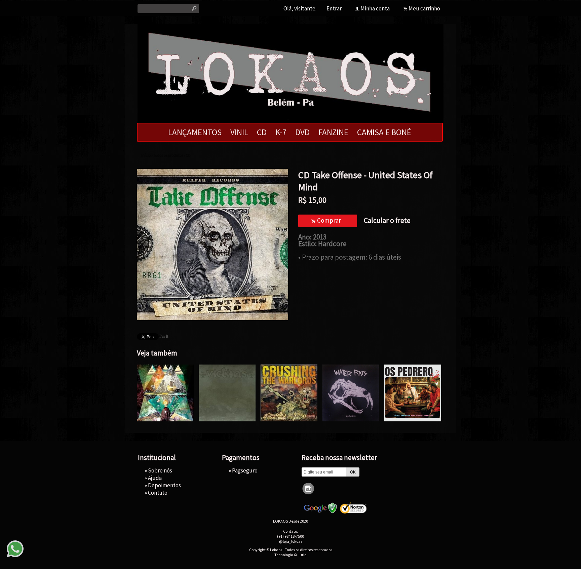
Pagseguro (245, 470)
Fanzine (333, 132)
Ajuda (155, 478)
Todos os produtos (168, 155)
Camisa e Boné (384, 132)
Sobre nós (160, 470)
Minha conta (375, 8)
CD (262, 132)
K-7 (280, 132)
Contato (157, 492)
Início (146, 155)
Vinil (239, 132)
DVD (302, 132)
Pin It (163, 336)
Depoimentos (164, 485)
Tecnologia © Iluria (290, 554)
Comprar (327, 220)
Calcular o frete (387, 220)
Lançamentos (195, 132)
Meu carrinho (424, 8)
